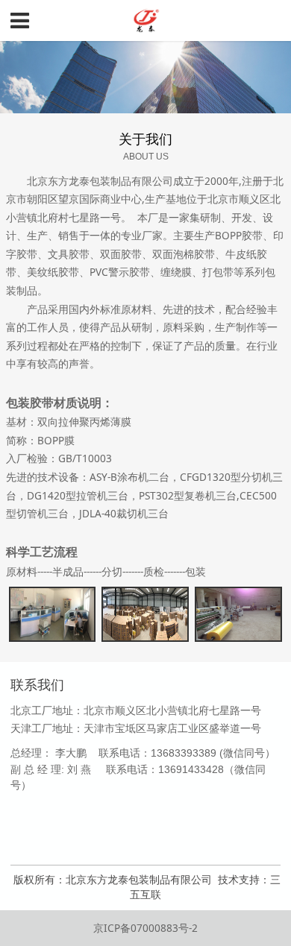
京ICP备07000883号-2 (145, 928)
